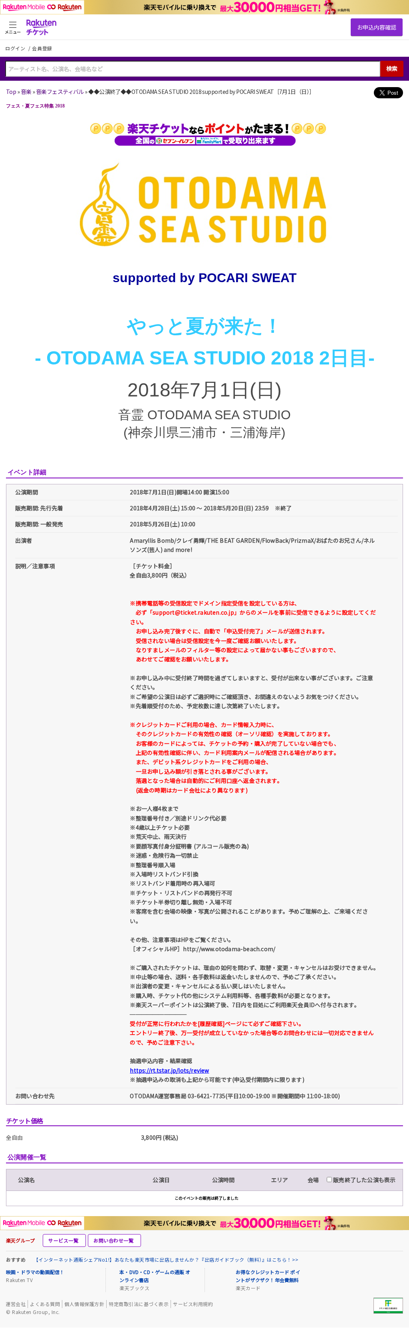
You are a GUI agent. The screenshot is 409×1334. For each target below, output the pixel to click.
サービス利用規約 (193, 1303)
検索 (391, 68)
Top (11, 92)
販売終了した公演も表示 (363, 1180)
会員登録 (42, 48)
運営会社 (16, 1303)
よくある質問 (45, 1303)
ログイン (16, 48)
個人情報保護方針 (84, 1303)
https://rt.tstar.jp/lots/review (169, 1070)
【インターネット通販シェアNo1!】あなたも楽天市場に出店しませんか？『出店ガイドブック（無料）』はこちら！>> (166, 1259)
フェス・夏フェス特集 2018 (35, 106)
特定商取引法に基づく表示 (139, 1303)
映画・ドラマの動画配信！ (35, 1271)
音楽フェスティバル (60, 92)
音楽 (26, 92)
